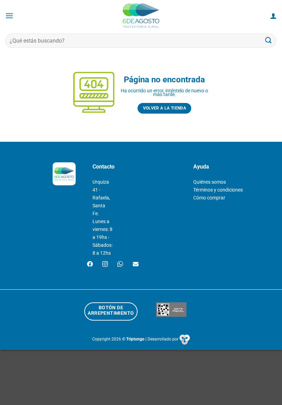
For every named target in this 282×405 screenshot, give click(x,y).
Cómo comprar (209, 198)
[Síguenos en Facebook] (90, 265)
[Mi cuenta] (273, 15)
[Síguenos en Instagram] (105, 265)
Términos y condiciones (218, 190)
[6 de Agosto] (141, 15)
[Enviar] (268, 40)
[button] (9, 15)
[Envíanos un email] (135, 265)
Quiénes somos (209, 182)
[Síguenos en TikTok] (120, 265)
